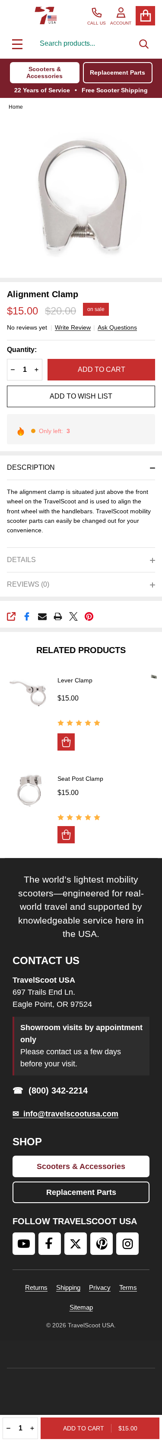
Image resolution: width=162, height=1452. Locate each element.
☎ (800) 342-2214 (50, 1090)
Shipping (68, 1287)
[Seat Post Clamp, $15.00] (29, 790)
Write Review (73, 327)
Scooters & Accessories (44, 72)
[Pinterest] (89, 616)
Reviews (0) (28, 584)
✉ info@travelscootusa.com (65, 1113)
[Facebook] (26, 616)
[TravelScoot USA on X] (75, 1243)
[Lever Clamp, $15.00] (29, 692)
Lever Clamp (74, 680)
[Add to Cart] (66, 742)
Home (16, 107)
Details (21, 559)
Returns (36, 1287)
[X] (73, 616)
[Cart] (145, 15)
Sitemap (81, 1307)
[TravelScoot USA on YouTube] (24, 1243)
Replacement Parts (117, 72)
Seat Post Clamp (80, 778)
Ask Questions (117, 327)
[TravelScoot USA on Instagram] (127, 1243)
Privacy (100, 1287)
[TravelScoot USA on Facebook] (49, 1243)
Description (31, 467)
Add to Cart (101, 369)
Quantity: (22, 349)
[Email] (42, 616)
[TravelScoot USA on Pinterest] (101, 1243)
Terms (128, 1287)
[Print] (58, 616)
